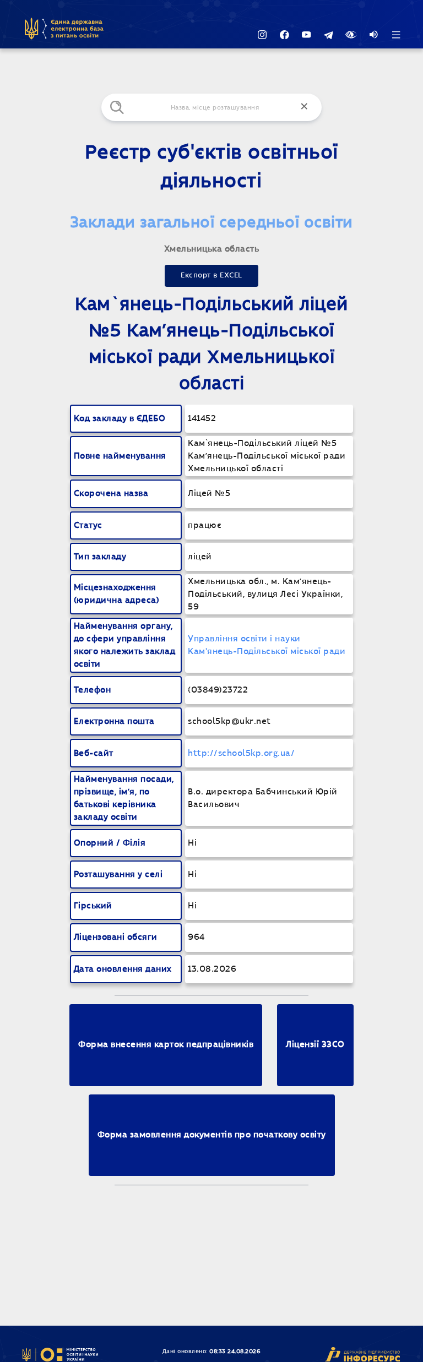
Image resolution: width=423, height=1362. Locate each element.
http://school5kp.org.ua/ (241, 753)
